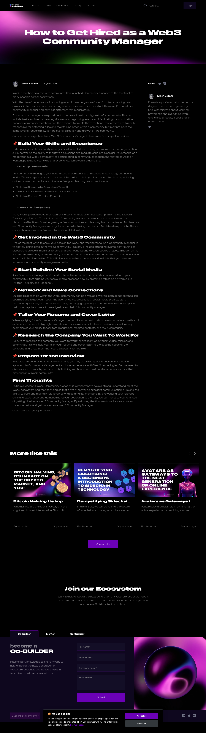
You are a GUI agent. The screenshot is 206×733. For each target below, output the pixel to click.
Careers (90, 5)
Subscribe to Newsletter (25, 715)
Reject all (141, 723)
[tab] (24, 633)
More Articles (103, 544)
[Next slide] (195, 453)
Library (77, 5)
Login (190, 5)
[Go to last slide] (189, 453)
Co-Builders (63, 5)
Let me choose (77, 725)
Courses (47, 5)
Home (35, 5)
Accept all (141, 716)
